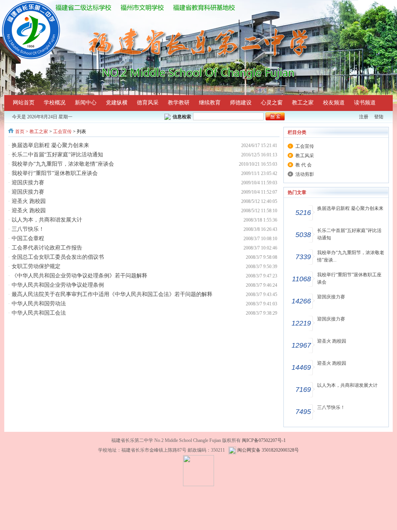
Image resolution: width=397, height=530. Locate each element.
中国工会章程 (28, 238)
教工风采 (304, 155)
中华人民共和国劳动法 (39, 304)
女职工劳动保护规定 (36, 266)
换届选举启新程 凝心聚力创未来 (50, 145)
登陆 (378, 117)
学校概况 (55, 103)
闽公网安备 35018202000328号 (268, 450)
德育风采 (148, 103)
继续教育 (210, 103)
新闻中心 (86, 103)
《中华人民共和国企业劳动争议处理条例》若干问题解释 (79, 276)
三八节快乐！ (28, 229)
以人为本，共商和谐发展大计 (47, 220)
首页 (19, 131)
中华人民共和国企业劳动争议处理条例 (58, 285)
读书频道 (365, 103)
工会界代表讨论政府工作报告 (47, 248)
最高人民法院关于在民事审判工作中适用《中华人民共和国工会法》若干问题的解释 (112, 294)
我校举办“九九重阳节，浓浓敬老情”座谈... (350, 256)
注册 (363, 117)
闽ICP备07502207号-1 (264, 440)
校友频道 (334, 103)
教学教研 (179, 103)
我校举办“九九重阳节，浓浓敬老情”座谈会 (63, 164)
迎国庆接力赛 (28, 182)
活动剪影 (304, 174)
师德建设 (241, 103)
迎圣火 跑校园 (29, 201)
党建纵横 (117, 103)
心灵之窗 (272, 103)
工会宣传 (62, 131)
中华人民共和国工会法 (39, 313)
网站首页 (24, 103)
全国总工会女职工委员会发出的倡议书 (58, 257)
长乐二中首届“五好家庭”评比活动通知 (57, 155)
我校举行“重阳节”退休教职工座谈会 (55, 173)
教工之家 (303, 103)
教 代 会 (303, 165)
